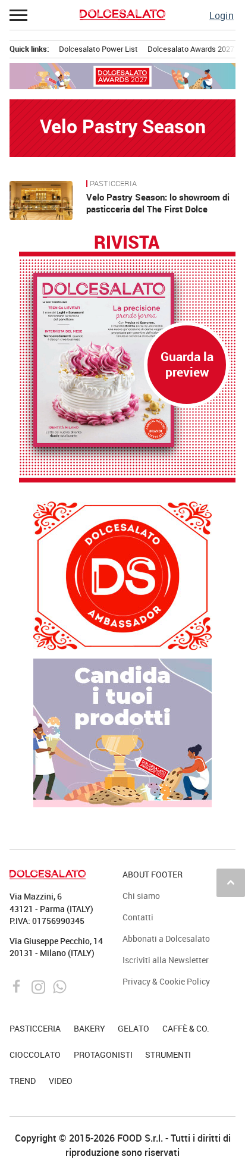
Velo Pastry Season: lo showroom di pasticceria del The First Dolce (158, 203)
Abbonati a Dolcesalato (166, 938)
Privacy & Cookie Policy (166, 981)
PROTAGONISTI (103, 1054)
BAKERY (89, 1028)
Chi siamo (141, 895)
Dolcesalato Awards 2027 (190, 48)
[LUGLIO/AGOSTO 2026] (127, 360)
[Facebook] (18, 985)
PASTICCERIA (113, 184)
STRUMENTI (168, 1054)
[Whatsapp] (59, 985)
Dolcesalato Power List (98, 48)
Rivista (126, 243)
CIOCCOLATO (35, 1054)
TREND (23, 1080)
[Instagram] (40, 985)
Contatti (137, 917)
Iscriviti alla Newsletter (165, 960)
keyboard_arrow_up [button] (231, 882)
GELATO (133, 1028)
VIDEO (61, 1080)
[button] (19, 14)
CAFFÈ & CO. (185, 1028)
